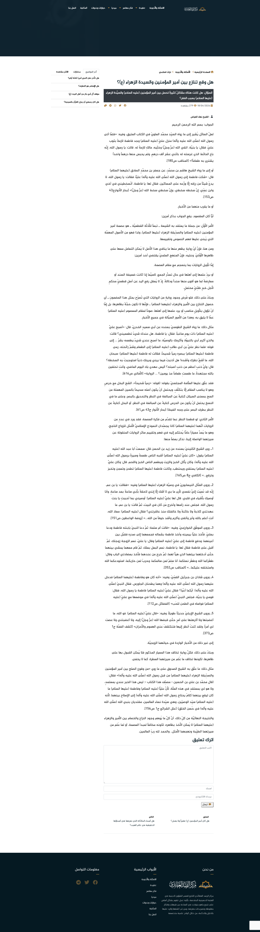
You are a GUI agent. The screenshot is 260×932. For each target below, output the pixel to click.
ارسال (204, 805)
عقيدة (142, 8)
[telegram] (78, 882)
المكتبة (83, 8)
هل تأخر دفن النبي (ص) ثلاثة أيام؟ (83, 78)
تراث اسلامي (165, 72)
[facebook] (95, 882)
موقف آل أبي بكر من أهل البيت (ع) (84, 94)
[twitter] (87, 882)
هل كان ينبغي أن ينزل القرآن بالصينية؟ (81, 102)
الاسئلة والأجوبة (156, 8)
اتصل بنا (72, 8)
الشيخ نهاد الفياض (199, 117)
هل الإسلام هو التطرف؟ (88, 86)
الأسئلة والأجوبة (182, 72)
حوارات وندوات (98, 8)
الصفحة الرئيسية (202, 72)
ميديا (113, 8)
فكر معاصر (128, 8)
